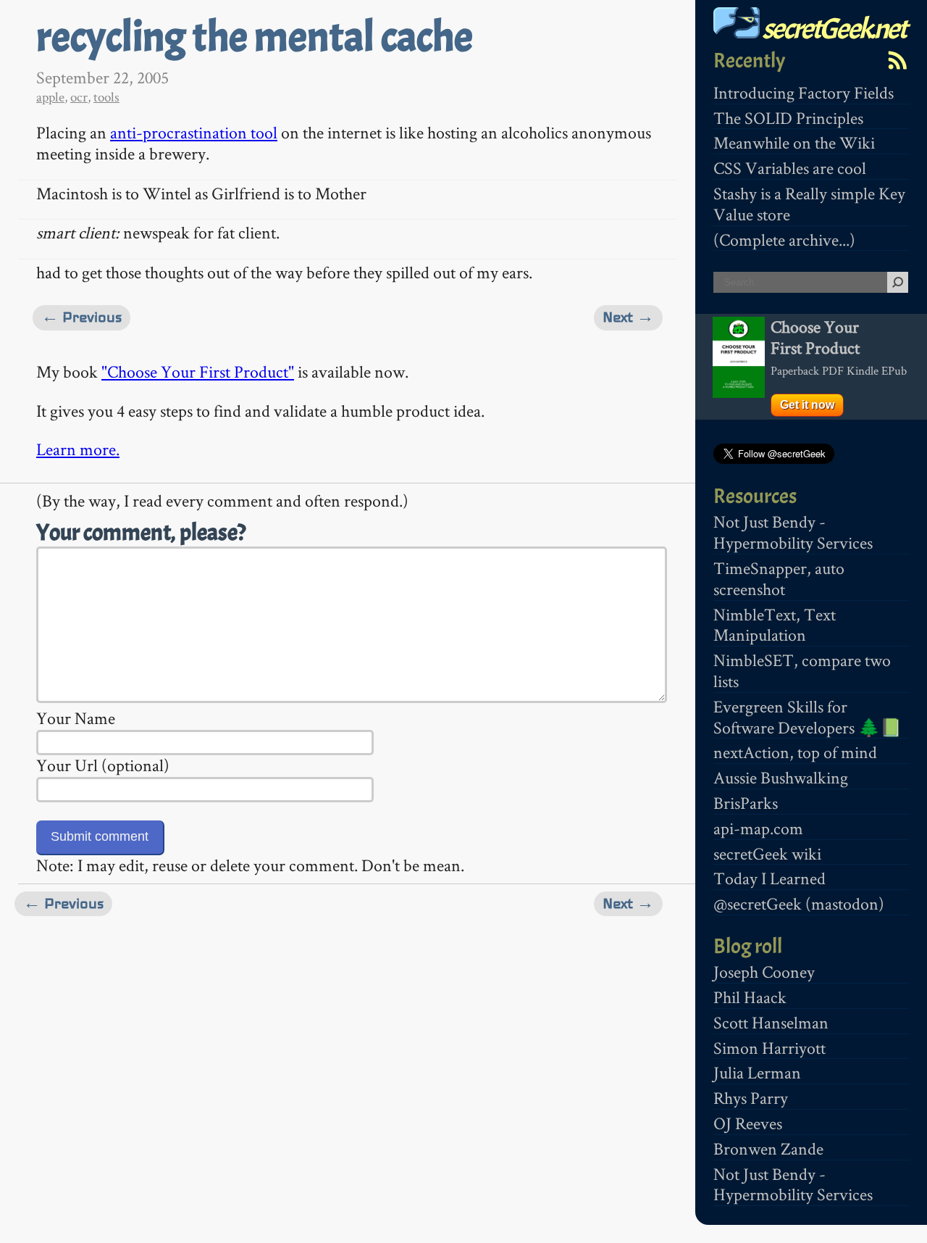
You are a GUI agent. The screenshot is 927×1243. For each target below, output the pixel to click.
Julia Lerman (757, 1072)
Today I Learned (769, 878)
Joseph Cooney (764, 971)
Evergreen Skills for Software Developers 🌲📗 (807, 717)
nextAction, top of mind (795, 752)
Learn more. (77, 449)
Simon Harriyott (769, 1047)
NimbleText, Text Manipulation (774, 625)
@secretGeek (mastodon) (798, 903)
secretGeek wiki (767, 853)
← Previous (81, 317)
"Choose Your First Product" (197, 371)
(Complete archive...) (784, 239)
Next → (628, 317)
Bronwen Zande (768, 1148)
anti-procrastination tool (193, 132)
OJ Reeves (747, 1123)
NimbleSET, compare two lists (802, 670)
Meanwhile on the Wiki (794, 142)
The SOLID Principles (788, 118)
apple (50, 97)
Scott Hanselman (771, 1022)
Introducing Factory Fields (803, 92)
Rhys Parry (750, 1097)
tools (106, 97)
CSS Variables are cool (789, 168)
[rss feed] (897, 60)
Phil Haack (750, 997)
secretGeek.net (833, 28)
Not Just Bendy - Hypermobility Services (793, 532)
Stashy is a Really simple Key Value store (809, 203)
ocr (79, 97)
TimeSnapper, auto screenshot (778, 578)
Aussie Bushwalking (780, 777)
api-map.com (758, 828)
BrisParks (745, 802)
